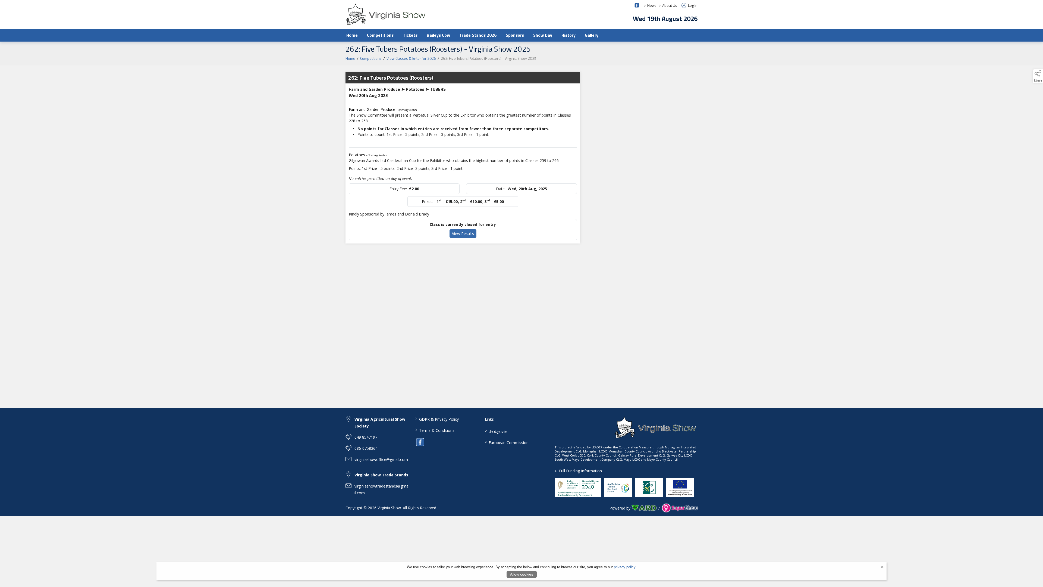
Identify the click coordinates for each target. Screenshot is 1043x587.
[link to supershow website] (680, 508)
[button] (1038, 76)
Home (352, 35)
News (651, 5)
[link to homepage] (386, 14)
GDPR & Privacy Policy (436, 419)
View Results (463, 233)
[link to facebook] (420, 442)
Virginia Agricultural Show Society (379, 423)
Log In (692, 5)
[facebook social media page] (636, 5)
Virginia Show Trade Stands (381, 474)
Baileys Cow (438, 35)
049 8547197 (365, 437)
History (568, 35)
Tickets (410, 35)
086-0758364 (366, 448)
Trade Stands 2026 (478, 35)
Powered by (620, 508)
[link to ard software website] (644, 508)
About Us (669, 5)
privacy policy (624, 567)
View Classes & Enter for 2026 (411, 58)
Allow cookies (521, 574)
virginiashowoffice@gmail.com (381, 459)
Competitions (380, 35)
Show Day (542, 35)
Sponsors (515, 35)
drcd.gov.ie (496, 431)
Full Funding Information (578, 470)
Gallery (591, 35)
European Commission (507, 442)
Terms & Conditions (434, 430)
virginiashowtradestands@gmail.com (381, 489)
